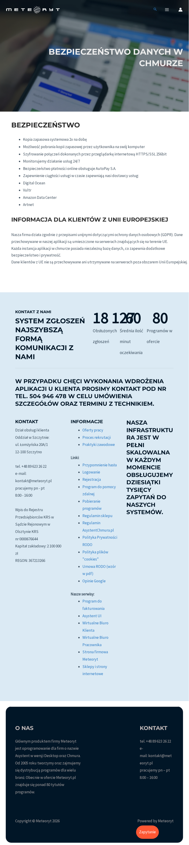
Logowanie (91, 472)
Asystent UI (92, 615)
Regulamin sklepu (97, 515)
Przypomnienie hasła (99, 465)
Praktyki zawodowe (98, 444)
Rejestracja (91, 479)
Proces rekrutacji (96, 437)
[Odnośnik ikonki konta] (180, 9)
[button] (155, 9)
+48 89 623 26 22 (158, 741)
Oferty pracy (92, 430)
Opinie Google (94, 580)
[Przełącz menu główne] (167, 9)
